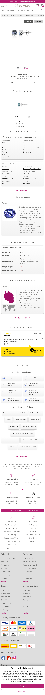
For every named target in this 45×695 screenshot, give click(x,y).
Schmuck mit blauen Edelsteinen (32, 440)
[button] (2, 5)
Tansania (26, 183)
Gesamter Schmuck (8, 559)
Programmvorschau (33, 535)
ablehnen (21, 678)
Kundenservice (11, 522)
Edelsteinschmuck (17, 16)
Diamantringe (6, 575)
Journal (32, 541)
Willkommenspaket (11, 528)
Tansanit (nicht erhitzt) (32, 169)
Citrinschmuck (28, 572)
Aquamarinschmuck (30, 565)
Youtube (9, 658)
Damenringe (5, 572)
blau (4, 183)
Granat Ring (5, 607)
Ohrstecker (27, 152)
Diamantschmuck (29, 575)
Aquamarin (27, 597)
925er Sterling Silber (31, 147)
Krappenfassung (29, 178)
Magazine (33, 532)
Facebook (3, 658)
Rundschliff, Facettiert (11, 178)
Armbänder (5, 565)
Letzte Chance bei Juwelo (28, 447)
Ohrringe (8, 420)
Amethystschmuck (29, 562)
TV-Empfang (11, 535)
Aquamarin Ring (6, 597)
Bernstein (26, 600)
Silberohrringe (13, 426)
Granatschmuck (28, 578)
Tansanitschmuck (20, 420)
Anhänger (4, 562)
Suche (42, 10)
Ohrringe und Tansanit (29, 426)
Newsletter (33, 538)
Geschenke (30, 16)
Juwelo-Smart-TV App (12, 538)
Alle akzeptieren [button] (22, 686)
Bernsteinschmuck (29, 568)
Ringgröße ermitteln (12, 548)
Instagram (14, 658)
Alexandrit (26, 590)
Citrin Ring (5, 600)
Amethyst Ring (6, 593)
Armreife (4, 568)
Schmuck (5, 16)
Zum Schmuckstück (21, 190)
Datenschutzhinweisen (24, 681)
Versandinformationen (12, 541)
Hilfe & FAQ (12, 545)
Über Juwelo (33, 522)
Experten (33, 528)
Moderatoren (33, 525)
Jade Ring (4, 610)
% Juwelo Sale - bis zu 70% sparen (22, 433)
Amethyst (26, 593)
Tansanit (5, 169)
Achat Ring (5, 590)
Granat (25, 607)
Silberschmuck (34, 420)
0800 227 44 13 (11, 503)
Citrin (25, 603)
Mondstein (27, 610)
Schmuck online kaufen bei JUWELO (14, 413)
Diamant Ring (6, 603)
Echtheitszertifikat (11, 525)
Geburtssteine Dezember (10, 440)
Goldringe (4, 578)
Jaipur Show (7, 157)
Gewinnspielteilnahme (12, 532)
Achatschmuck (28, 559)
